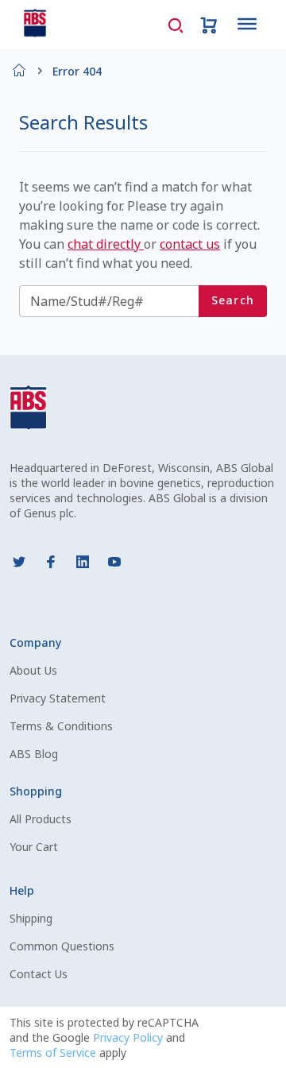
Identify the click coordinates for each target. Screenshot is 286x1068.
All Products (41, 818)
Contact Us (39, 973)
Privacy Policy (129, 1037)
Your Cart (34, 846)
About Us (33, 670)
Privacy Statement (58, 698)
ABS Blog (34, 753)
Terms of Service (54, 1052)
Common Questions (62, 946)
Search (233, 300)
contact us (190, 244)
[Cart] (208, 24)
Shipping (31, 918)
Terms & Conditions (61, 725)
